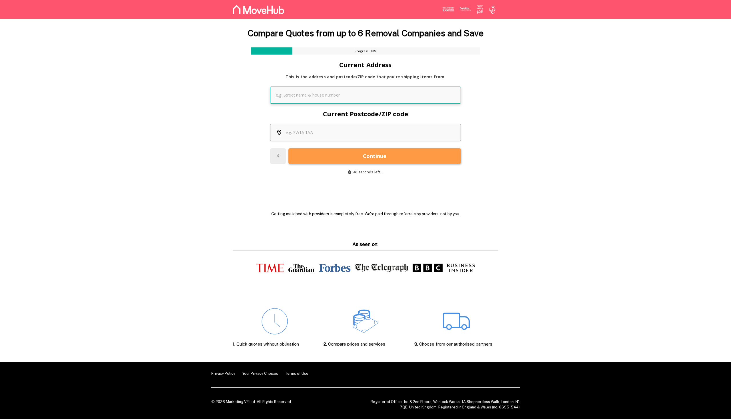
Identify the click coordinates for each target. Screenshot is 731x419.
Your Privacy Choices (260, 373)
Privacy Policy (223, 373)
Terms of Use (296, 373)
